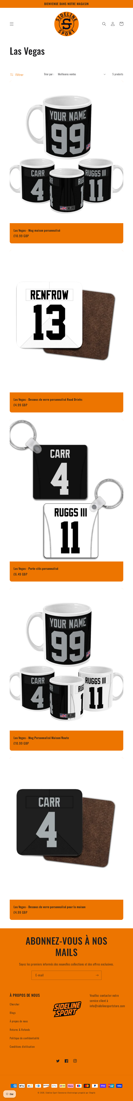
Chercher (14, 1004)
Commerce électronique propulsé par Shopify (76, 1092)
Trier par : (49, 74)
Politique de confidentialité (24, 1038)
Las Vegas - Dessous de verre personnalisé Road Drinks (48, 399)
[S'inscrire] (97, 975)
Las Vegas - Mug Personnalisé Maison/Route (41, 738)
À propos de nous (19, 1021)
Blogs (13, 1013)
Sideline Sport (52, 1092)
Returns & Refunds (20, 1030)
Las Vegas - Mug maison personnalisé (37, 230)
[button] (11, 24)
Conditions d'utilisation (22, 1046)
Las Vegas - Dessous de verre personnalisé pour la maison (50, 907)
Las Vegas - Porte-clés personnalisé (36, 568)
